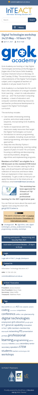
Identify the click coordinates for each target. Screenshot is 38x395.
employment (6, 322)
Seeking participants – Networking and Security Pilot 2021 (19, 238)
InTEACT (4, 328)
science (17, 344)
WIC (28, 351)
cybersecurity (29, 314)
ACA (11, 307)
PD (20, 331)
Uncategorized (9, 225)
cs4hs (18, 314)
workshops (22, 229)
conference (8, 314)
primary (13, 227)
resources (5, 344)
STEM (22, 347)
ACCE (14, 307)
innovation (28, 325)
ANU (21, 307)
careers (31, 307)
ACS (18, 306)
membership (25, 328)
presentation (28, 331)
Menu (21, 27)
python (31, 340)
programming (6, 229)
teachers (15, 351)
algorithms (21, 225)
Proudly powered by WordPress (15, 390)
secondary (15, 229)
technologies (23, 351)
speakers (14, 347)
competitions (21, 310)
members (15, 328)
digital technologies (16, 318)
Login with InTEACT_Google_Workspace (15, 258)
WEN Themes (21, 392)
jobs (10, 328)
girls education (18, 322)
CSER (21, 314)
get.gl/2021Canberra (10, 208)
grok (31, 322)
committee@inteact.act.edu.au (20, 2)
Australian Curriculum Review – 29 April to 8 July (19, 245)
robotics (11, 343)
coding (5, 310)
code (27, 225)
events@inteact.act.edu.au (24, 181)
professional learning (24, 227)
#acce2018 (5, 307)
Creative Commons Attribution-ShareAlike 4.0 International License (19, 218)
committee (13, 310)
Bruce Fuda (20, 42)
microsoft (5, 331)
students (7, 350)
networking (14, 331)
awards (25, 307)
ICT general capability (12, 324)
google (27, 322)
